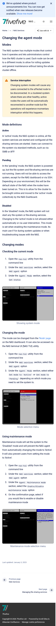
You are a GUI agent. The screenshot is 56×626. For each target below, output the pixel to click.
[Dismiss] (51, 3)
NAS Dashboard (32, 21)
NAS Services (18, 30)
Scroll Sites (43, 619)
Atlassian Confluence (11, 622)
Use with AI (44, 31)
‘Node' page (45, 338)
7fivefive (5, 614)
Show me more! (24, 13)
